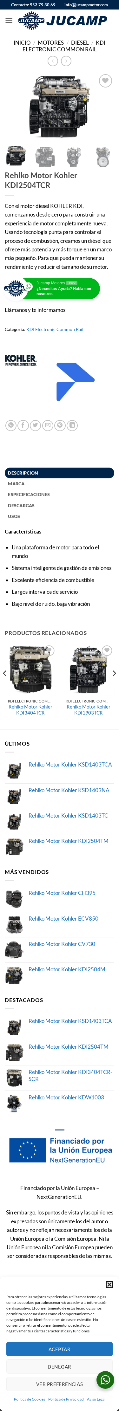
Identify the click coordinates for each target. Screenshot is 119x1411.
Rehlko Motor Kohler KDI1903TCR (88, 709)
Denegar (59, 1366)
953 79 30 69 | (45, 4)
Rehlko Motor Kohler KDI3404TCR (30, 709)
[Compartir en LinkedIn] (72, 425)
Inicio (22, 42)
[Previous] (15, 107)
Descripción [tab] (23, 473)
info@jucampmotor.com (85, 4)
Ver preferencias (59, 1384)
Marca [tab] (16, 483)
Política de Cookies (29, 1399)
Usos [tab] (14, 516)
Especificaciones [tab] (29, 494)
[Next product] (53, 61)
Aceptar (59, 1349)
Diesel (80, 42)
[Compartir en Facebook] (23, 425)
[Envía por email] (47, 425)
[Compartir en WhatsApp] (11, 425)
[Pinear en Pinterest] (59, 425)
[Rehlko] (76, 382)
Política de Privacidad (66, 1399)
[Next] (104, 107)
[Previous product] (66, 61)
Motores (51, 42)
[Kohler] (21, 382)
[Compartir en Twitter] (35, 425)
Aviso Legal (96, 1399)
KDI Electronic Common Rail (64, 46)
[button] (109, 1284)
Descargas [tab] (21, 505)
